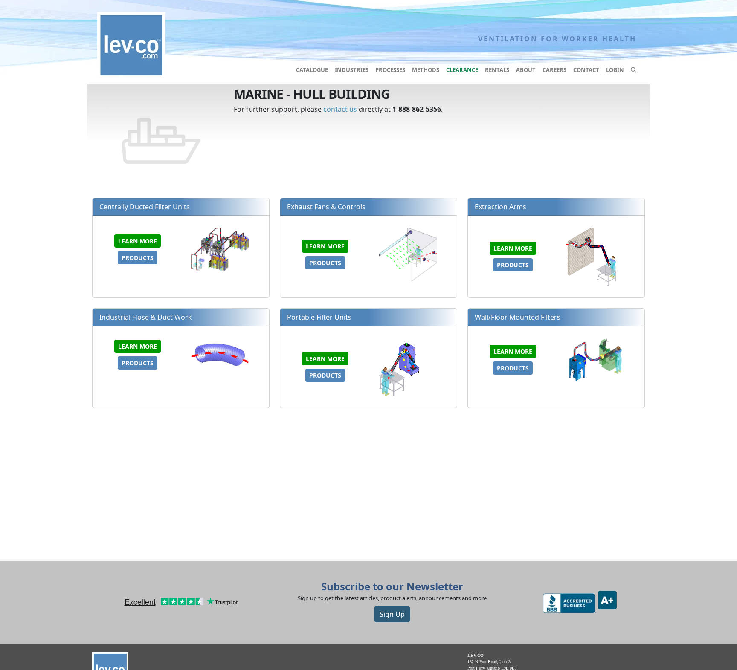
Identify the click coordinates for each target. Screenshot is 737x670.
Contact (586, 70)
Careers (554, 70)
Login (615, 70)
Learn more (137, 241)
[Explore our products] (633, 70)
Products (138, 258)
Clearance (462, 70)
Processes (390, 70)
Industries (351, 70)
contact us (340, 109)
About (526, 70)
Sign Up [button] (392, 614)
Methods (425, 70)
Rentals (497, 70)
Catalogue (312, 70)
